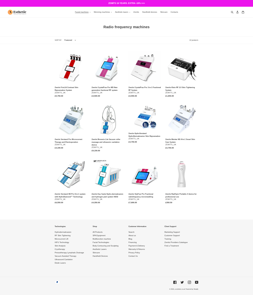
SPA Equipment (99, 235)
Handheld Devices (100, 256)
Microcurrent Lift (61, 239)
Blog (130, 239)
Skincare (96, 253)
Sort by (58, 40)
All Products (98, 232)
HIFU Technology (62, 242)
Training (167, 239)
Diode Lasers (60, 263)
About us (132, 235)
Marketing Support (172, 232)
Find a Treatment (171, 246)
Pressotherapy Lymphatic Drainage (69, 253)
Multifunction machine (102, 239)
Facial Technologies (101, 242)
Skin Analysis (60, 246)
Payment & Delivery (136, 246)
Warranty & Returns (136, 249)
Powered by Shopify (192, 289)
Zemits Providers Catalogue (176, 242)
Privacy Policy (134, 253)
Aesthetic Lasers (99, 249)
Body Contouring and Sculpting (105, 246)
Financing (132, 242)
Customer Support (172, 235)
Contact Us (133, 256)
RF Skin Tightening (62, 235)
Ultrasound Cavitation (64, 259)
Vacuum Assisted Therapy (65, 256)
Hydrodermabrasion (63, 232)
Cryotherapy (60, 249)
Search (131, 232)
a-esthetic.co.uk (180, 289)
